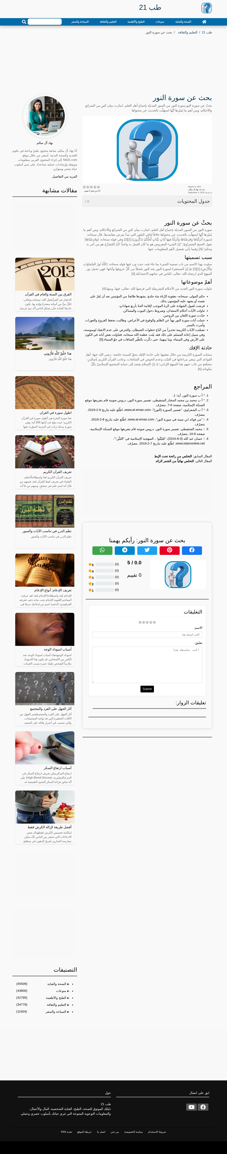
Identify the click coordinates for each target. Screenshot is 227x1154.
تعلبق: (198, 643)
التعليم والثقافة (108, 21)
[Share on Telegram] (125, 550)
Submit (147, 688)
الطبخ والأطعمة (136, 21)
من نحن (115, 1131)
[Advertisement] (113, 62)
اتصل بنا (101, 1131)
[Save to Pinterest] (170, 550)
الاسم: (198, 628)
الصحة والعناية (183, 21)
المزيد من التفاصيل (64, 176)
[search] (24, 22)
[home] (204, 21)
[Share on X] (147, 550)
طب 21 (207, 32)
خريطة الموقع (84, 1131)
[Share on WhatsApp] (102, 550)
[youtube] (191, 1107)
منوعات (160, 21)
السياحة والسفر (80, 21)
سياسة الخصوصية (133, 1131)
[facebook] (203, 1107)
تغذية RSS (66, 1131)
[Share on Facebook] (192, 550)
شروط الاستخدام (157, 1131)
